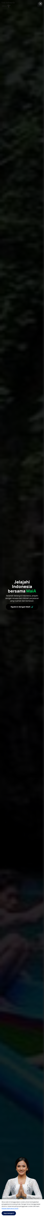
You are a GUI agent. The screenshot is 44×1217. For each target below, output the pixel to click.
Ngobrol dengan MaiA (21, 607)
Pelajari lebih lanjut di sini (10, 1208)
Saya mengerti (9, 1213)
